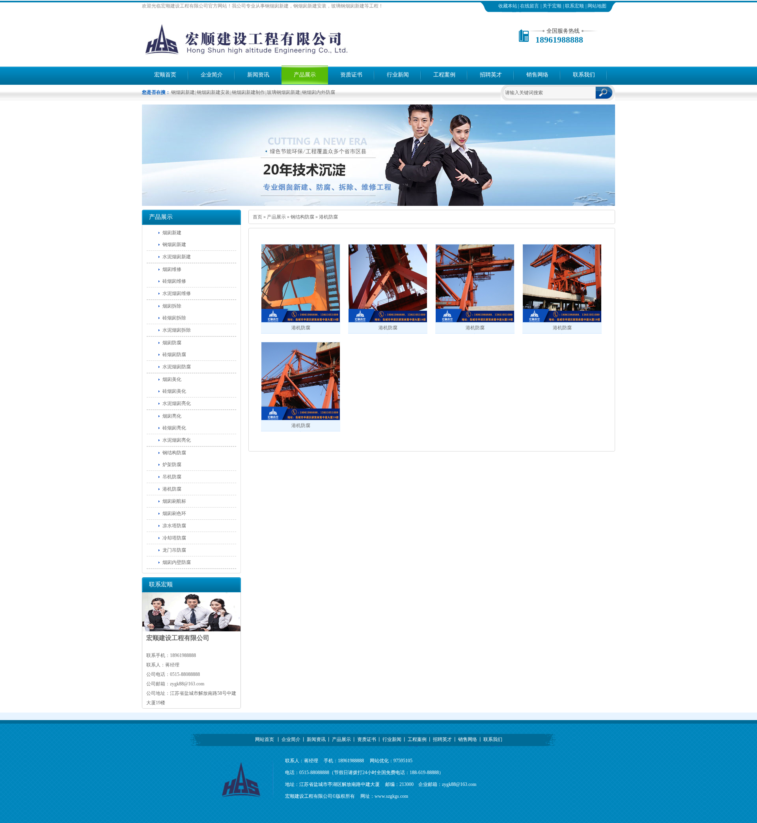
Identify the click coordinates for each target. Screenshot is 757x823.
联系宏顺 (574, 6)
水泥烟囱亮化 (176, 403)
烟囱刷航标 (174, 501)
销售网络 (537, 75)
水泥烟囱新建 (176, 256)
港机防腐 (328, 217)
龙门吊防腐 (174, 550)
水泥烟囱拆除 (176, 330)
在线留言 (529, 6)
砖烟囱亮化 (174, 428)
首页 (257, 217)
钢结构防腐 (302, 217)
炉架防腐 (171, 464)
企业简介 (212, 75)
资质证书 (351, 75)
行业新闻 (398, 75)
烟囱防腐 (171, 342)
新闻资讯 (258, 75)
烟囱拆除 (171, 306)
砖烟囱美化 (174, 391)
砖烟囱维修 (174, 281)
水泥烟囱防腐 (176, 367)
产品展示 (305, 75)
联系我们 (584, 75)
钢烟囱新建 (174, 244)
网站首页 (264, 739)
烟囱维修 (171, 269)
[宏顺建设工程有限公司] (264, 57)
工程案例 (444, 75)
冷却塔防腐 (174, 538)
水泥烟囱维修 (176, 293)
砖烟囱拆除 (174, 318)
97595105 (402, 760)
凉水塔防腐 (174, 525)
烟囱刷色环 (174, 513)
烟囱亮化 (171, 416)
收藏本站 (507, 6)
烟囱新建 (171, 232)
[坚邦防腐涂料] (378, 204)
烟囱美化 (171, 379)
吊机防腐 (171, 477)
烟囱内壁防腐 (176, 562)
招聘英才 (491, 75)
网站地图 (596, 6)
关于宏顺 (552, 6)
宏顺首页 (165, 75)
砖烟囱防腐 (174, 354)
